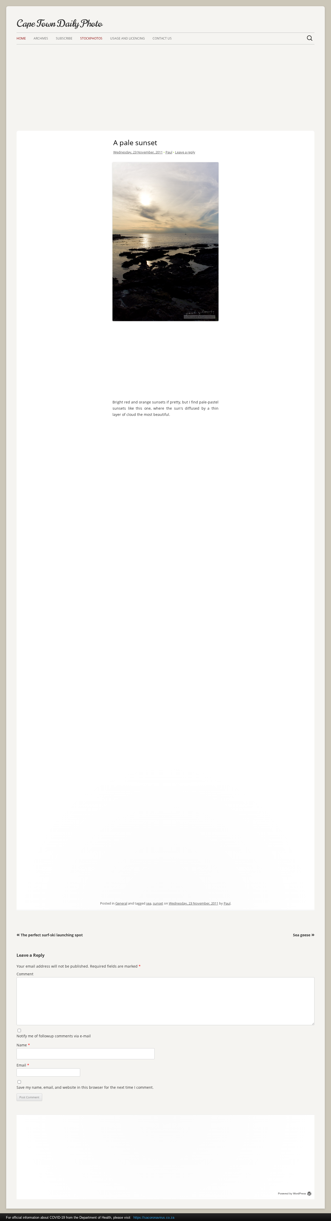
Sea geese (303, 934)
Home (21, 38)
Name (23, 1045)
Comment (25, 973)
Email (23, 1065)
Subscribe (64, 38)
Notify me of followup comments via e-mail (54, 1035)
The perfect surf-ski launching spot (50, 934)
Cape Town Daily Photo (59, 23)
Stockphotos (91, 38)
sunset (158, 903)
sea (148, 903)
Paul (169, 152)
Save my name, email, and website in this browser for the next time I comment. (85, 1087)
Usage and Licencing (127, 38)
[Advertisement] (165, 83)
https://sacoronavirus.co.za (153, 1217)
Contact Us (162, 38)
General (121, 903)
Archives (41, 38)
